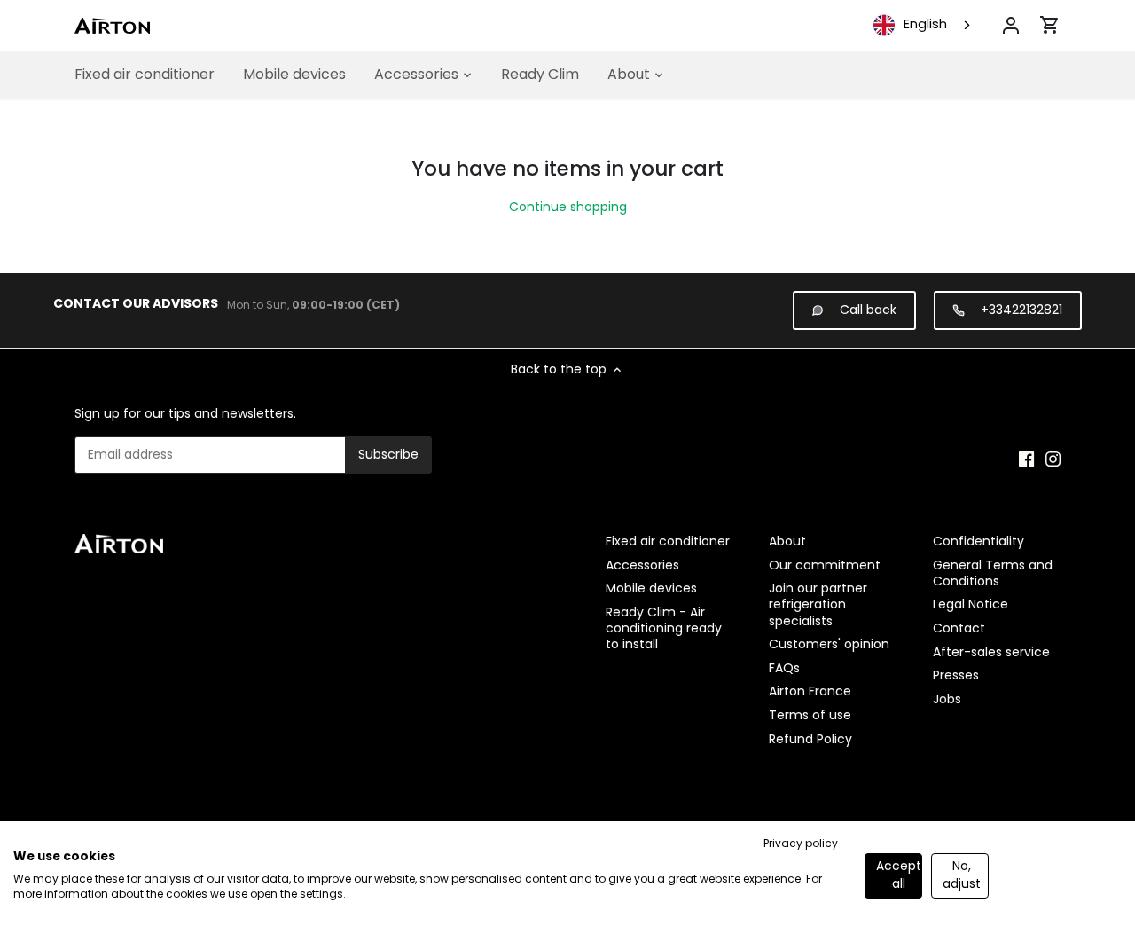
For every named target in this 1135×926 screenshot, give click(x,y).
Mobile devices (651, 588)
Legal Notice (970, 604)
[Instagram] (1053, 458)
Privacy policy (800, 843)
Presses (956, 675)
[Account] (1010, 25)
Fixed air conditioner (668, 541)
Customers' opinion (829, 644)
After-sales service (991, 652)
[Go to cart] (1050, 25)
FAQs (784, 668)
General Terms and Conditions (993, 573)
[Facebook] (1026, 458)
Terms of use (810, 715)
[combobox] (923, 25)
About (787, 541)
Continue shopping (568, 207)
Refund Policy (810, 739)
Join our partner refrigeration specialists (818, 604)
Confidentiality (978, 541)
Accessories (642, 565)
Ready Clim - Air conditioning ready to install (664, 628)
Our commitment (825, 565)
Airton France (810, 691)
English (925, 25)
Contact (959, 628)
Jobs (947, 699)
